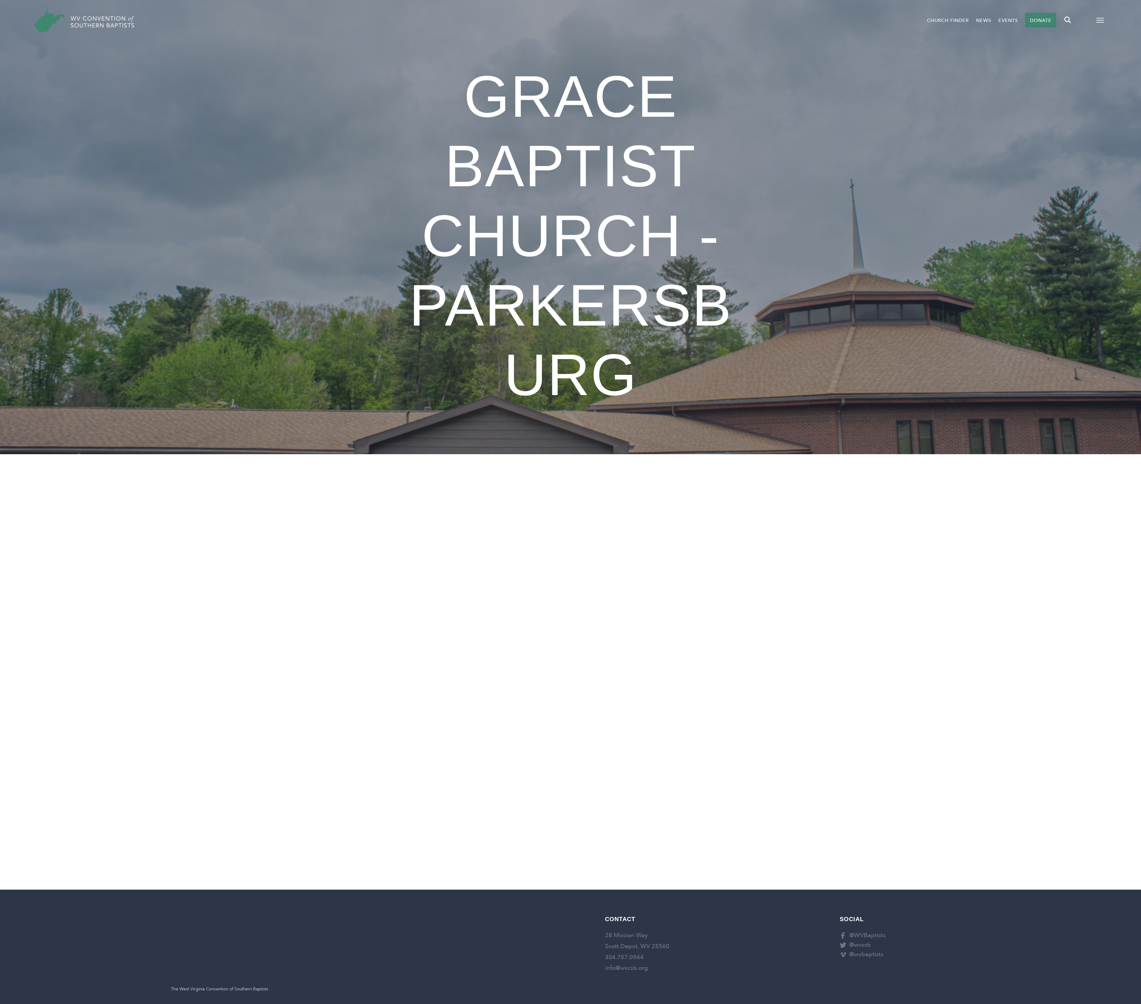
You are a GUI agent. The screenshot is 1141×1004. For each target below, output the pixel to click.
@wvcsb (860, 945)
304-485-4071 (435, 533)
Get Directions (416, 564)
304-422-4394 (703, 592)
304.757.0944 (624, 957)
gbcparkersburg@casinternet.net (685, 577)
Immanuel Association (460, 548)
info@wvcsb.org (626, 968)
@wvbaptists (866, 954)
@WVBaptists (867, 935)
